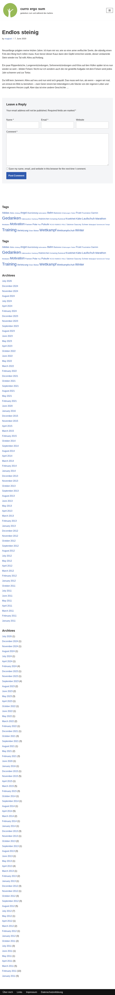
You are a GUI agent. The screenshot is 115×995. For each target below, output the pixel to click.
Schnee (85, 224)
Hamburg (35, 219)
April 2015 (7, 426)
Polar (35, 224)
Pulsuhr (45, 224)
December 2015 (10, 416)
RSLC (64, 224)
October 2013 (9, 486)
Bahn (50, 212)
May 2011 (7, 601)
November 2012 (10, 536)
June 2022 (7, 356)
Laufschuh (88, 218)
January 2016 (9, 411)
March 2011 (8, 611)
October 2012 (9, 541)
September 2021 (10, 386)
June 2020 (7, 406)
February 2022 (9, 371)
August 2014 (8, 451)
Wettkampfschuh (66, 230)
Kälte (78, 218)
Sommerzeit (100, 224)
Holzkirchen (43, 219)
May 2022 (7, 361)
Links (19, 992)
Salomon (70, 224)
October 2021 (9, 381)
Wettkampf (47, 230)
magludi (8, 38)
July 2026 (7, 281)
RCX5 (52, 224)
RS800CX (58, 224)
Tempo (107, 224)
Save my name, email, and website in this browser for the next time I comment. (47, 169)
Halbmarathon (26, 219)
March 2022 (8, 366)
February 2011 (9, 616)
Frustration (86, 213)
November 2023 (10, 321)
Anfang (17, 213)
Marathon (100, 218)
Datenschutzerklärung (52, 992)
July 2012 (7, 556)
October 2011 (8, 586)
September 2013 (10, 491)
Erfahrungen (66, 213)
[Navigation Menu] (109, 10)
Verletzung (22, 230)
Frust (78, 212)
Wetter (36, 231)
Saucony (77, 224)
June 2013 (7, 501)
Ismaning (53, 219)
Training (9, 230)
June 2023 (7, 336)
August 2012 (8, 551)
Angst (23, 212)
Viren (31, 231)
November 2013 (10, 481)
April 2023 (7, 346)
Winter (79, 230)
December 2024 (10, 286)
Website (80, 120)
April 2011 (7, 606)
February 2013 (9, 521)
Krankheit (71, 218)
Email (44, 120)
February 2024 (9, 311)
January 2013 (9, 526)
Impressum (31, 992)
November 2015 (10, 421)
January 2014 (9, 471)
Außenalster (42, 213)
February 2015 (9, 436)
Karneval (61, 219)
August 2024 (8, 296)
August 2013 (8, 496)
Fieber (73, 213)
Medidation (5, 224)
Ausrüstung (32, 213)
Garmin (94, 213)
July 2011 (7, 591)
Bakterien (57, 213)
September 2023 (10, 326)
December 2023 (10, 316)
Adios (12, 213)
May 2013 (7, 506)
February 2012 (9, 576)
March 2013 (8, 516)
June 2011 (7, 596)
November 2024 (10, 291)
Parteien (28, 224)
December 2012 (10, 531)
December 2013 (10, 476)
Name (10, 120)
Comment (11, 132)
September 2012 (10, 546)
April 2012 (7, 566)
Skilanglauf (92, 224)
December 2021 (10, 376)
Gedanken (11, 218)
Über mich (8, 992)
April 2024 (7, 306)
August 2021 (8, 391)
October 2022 (9, 351)
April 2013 (7, 511)
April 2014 (7, 456)
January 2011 (9, 621)
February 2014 (9, 466)
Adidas (5, 212)
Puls (39, 224)
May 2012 (7, 561)
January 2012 (9, 581)
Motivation (17, 224)
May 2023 (7, 341)
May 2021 (7, 396)
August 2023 (8, 331)
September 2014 (10, 446)
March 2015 (8, 431)
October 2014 (9, 441)
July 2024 (7, 301)
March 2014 (8, 461)
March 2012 (8, 571)
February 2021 (9, 401)
